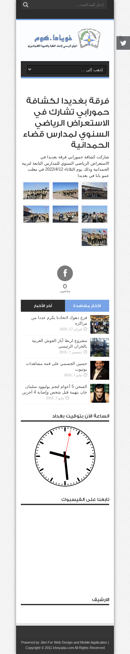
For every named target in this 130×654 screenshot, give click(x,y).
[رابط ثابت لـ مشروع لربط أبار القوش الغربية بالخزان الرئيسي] (99, 355)
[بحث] (25, 4)
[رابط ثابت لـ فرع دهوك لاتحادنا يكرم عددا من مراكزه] (99, 332)
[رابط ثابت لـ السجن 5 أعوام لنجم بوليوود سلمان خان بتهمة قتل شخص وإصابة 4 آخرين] (99, 401)
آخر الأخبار (43, 306)
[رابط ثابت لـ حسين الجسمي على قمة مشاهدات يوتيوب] (99, 378)
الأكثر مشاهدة (87, 306)
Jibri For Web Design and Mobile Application (73, 642)
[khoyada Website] (65, 45)
